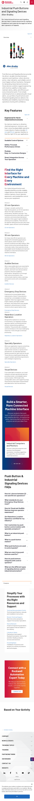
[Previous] (11, 463)
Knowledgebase (11, 643)
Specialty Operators (10, 362)
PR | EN (17, 776)
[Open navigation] (32, 2)
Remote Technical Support (14, 617)
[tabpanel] (17, 311)
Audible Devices (9, 284)
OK (17, 796)
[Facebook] (10, 773)
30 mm (12, 132)
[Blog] (29, 773)
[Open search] (21, 2)
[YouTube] (23, 773)
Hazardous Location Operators (13, 335)
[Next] (22, 463)
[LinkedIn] (4, 773)
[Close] (32, 784)
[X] (16, 773)
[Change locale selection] (24, 2)
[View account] (27, 2)
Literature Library (12, 632)
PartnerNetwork (11, 624)
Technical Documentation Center (16, 610)
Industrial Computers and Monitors (15, 428)
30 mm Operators (10, 255)
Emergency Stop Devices (12, 310)
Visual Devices (9, 386)
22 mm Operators (10, 227)
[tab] (14, 463)
